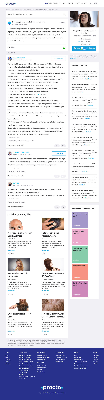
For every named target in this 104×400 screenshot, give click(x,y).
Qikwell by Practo (61, 357)
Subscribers (78, 364)
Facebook (96, 355)
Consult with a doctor (16, 9)
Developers (78, 357)
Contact (7, 364)
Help (75, 355)
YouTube (95, 361)
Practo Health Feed (43, 357)
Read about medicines (26, 366)
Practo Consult (42, 355)
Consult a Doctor (24, 368)
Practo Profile (41, 359)
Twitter (95, 357)
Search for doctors (25, 355)
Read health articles (25, 364)
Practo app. (73, 58)
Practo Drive (23, 372)
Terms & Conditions (80, 361)
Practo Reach (41, 367)
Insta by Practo (60, 355)
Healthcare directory (81, 366)
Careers (7, 359)
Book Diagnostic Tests (26, 361)
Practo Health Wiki (80, 368)
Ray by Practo (41, 365)
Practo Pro (40, 372)
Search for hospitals (25, 359)
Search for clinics (24, 357)
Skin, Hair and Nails (29, 9)
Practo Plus (22, 379)
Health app (22, 374)
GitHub (95, 364)
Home (7, 9)
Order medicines (24, 370)
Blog (6, 357)
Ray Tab (39, 369)
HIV (39, 94)
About (7, 355)
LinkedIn (95, 359)
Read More (88, 78)
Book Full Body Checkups (27, 376)
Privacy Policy (78, 359)
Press (7, 361)
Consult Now (59, 59)
